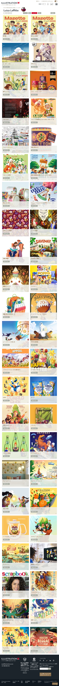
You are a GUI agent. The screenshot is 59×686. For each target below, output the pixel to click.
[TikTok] (47, 661)
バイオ (25, 13)
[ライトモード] (56, 1)
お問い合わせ (50, 1)
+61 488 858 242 (44, 1)
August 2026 (45, 673)
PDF (39, 13)
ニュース (34, 13)
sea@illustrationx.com (7, 664)
